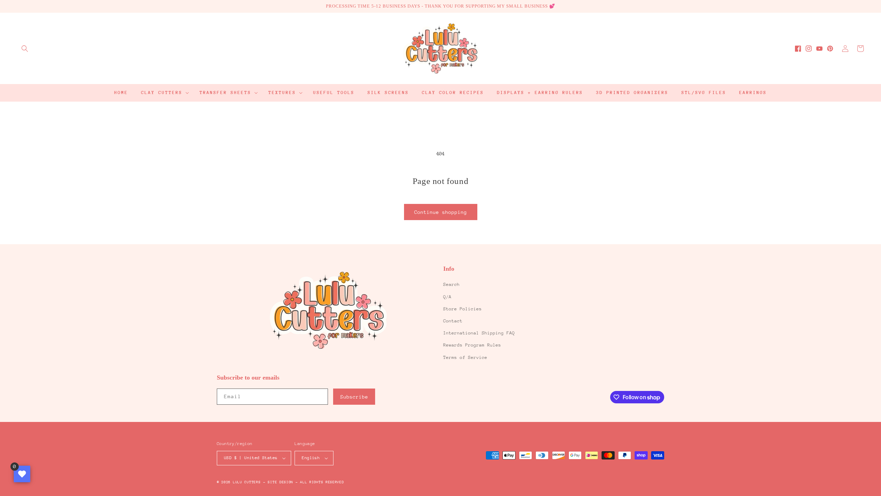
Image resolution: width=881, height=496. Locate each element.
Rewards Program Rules (472, 345)
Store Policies (462, 308)
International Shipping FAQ (479, 332)
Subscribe (354, 397)
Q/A (447, 296)
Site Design (280, 482)
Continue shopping (440, 212)
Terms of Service (465, 357)
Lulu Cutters (247, 482)
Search (451, 284)
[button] (24, 48)
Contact (453, 320)
